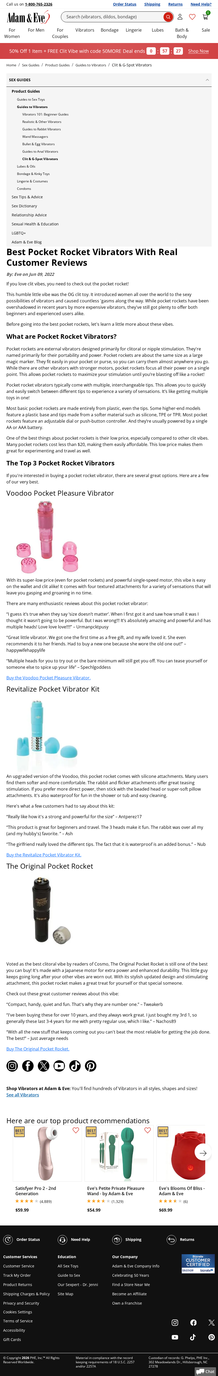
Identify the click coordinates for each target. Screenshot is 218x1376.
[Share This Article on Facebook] (28, 1066)
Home (11, 65)
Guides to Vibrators (91, 65)
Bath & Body (182, 33)
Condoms (24, 188)
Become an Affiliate (129, 1293)
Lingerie (134, 30)
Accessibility (14, 1330)
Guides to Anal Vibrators (40, 151)
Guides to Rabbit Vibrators (41, 129)
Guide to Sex (69, 1275)
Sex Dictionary (24, 205)
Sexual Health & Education (35, 223)
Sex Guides (30, 65)
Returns (175, 4)
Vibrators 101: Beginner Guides (45, 114)
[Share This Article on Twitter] (43, 1066)
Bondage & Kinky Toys (33, 174)
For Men (36, 30)
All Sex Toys (68, 1265)
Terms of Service (18, 1320)
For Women (12, 33)
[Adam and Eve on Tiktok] (75, 1066)
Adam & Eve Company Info (135, 1265)
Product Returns (17, 1284)
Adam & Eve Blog (27, 242)
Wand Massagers (35, 136)
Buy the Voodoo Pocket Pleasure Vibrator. (48, 678)
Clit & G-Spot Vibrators (40, 159)
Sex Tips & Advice (27, 196)
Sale (206, 30)
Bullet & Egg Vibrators (38, 144)
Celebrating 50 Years (130, 1275)
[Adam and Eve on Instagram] (12, 1066)
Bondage (110, 30)
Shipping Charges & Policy (26, 1293)
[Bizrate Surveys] (207, 1270)
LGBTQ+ (19, 232)
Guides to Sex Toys (31, 99)
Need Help (80, 1239)
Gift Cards (12, 1339)
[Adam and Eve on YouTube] (59, 1066)
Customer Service (18, 1265)
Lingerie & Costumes (32, 181)
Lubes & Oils (26, 166)
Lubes (158, 30)
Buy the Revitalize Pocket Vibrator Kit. (43, 855)
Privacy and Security (21, 1303)
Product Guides (57, 65)
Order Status (124, 4)
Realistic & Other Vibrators (41, 121)
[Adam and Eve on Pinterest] (91, 1066)
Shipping (152, 4)
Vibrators (85, 30)
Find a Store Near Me (131, 1284)
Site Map (65, 1293)
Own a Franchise (127, 1303)
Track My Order (17, 1275)
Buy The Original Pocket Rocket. (37, 1049)
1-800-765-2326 (38, 4)
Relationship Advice (29, 214)
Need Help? (201, 4)
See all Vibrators (22, 1095)
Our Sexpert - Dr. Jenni (78, 1284)
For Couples (60, 33)
